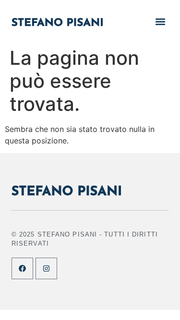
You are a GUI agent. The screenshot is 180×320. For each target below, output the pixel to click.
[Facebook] (22, 268)
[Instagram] (46, 268)
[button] (160, 21)
